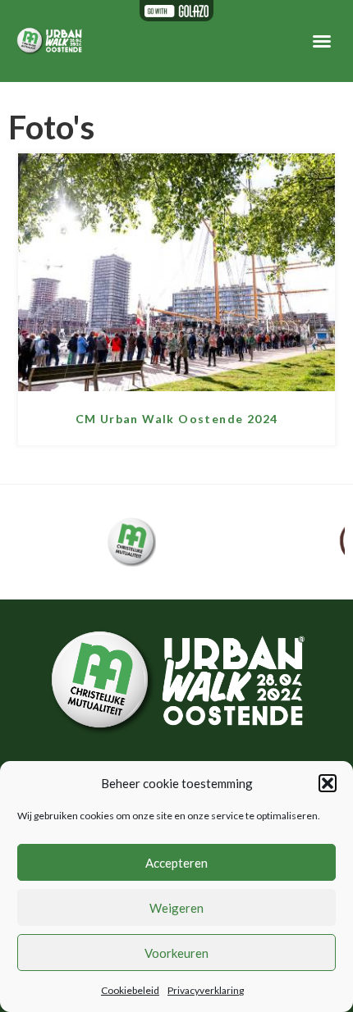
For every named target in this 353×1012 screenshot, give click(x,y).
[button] (327, 783)
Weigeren (176, 907)
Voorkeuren (176, 953)
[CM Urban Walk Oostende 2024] (176, 386)
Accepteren (176, 862)
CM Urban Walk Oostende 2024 (177, 419)
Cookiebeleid (130, 990)
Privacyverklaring (205, 990)
